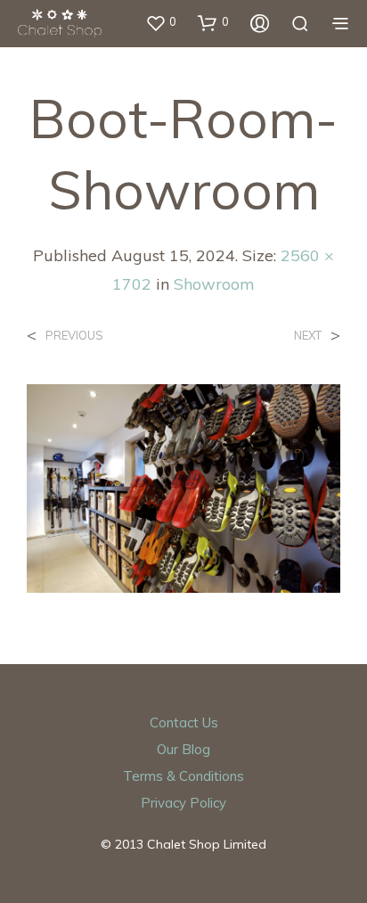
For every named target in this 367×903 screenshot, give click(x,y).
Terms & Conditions (183, 776)
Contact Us (184, 722)
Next (308, 335)
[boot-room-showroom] (183, 487)
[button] (160, 22)
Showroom (214, 284)
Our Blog (183, 749)
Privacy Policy (183, 802)
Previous (74, 335)
